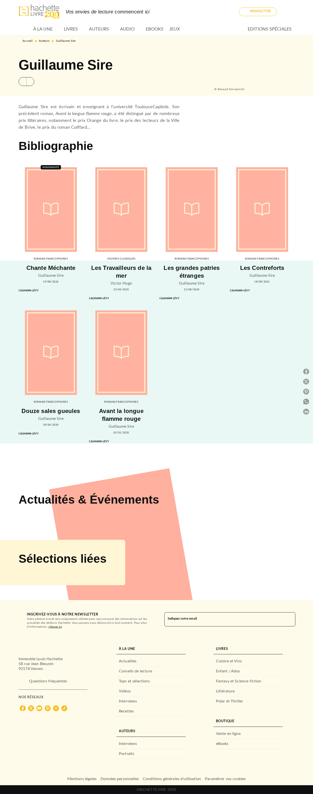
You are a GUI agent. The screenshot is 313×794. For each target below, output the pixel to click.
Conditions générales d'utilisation (172, 779)
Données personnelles (120, 779)
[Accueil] (39, 11)
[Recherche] (288, 12)
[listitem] (23, 708)
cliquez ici (55, 626)
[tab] (24, 29)
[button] (258, 11)
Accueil (27, 40)
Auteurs (44, 40)
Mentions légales (82, 779)
